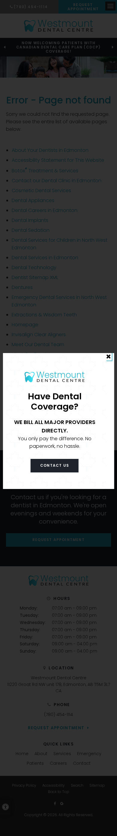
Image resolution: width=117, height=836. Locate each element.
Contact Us (54, 465)
